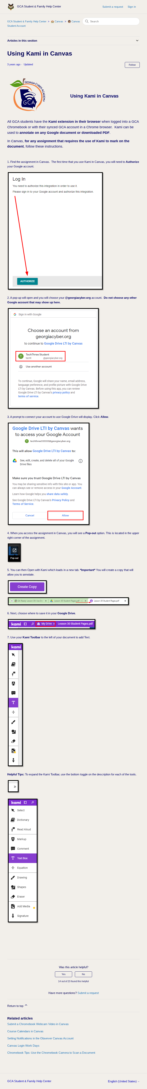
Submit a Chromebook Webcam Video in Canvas (38, 1024)
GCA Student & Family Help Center (26, 21)
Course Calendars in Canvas (25, 1031)
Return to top (15, 1005)
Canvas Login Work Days (23, 1045)
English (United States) (122, 1081)
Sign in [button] (132, 6)
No (83, 974)
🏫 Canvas (57, 21)
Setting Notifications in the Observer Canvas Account (40, 1038)
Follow (132, 65)
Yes (63, 974)
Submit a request (112, 6)
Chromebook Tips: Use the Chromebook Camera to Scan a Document (51, 1052)
